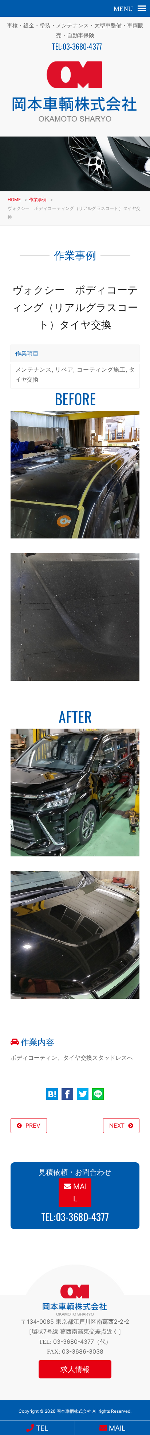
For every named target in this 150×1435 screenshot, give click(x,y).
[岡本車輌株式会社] (75, 123)
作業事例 (38, 199)
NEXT (117, 1125)
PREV (32, 1125)
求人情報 (75, 1369)
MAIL (79, 1192)
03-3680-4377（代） (82, 1341)
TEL (41, 1428)
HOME (14, 199)
